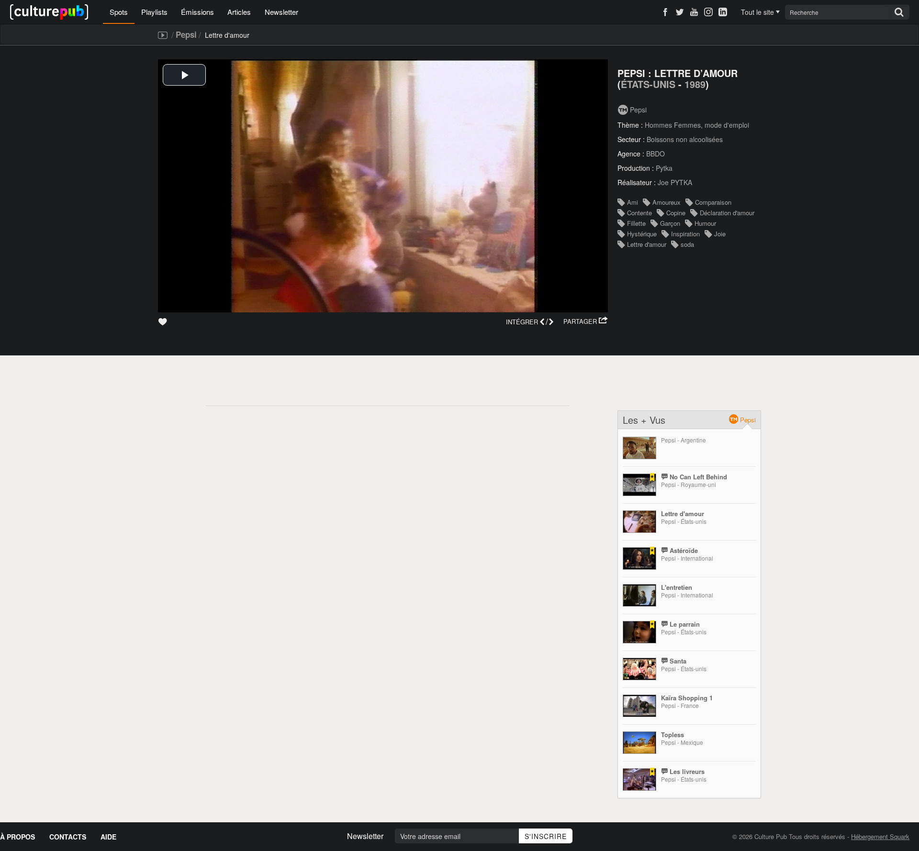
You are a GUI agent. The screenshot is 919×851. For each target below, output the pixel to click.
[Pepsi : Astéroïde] (639, 558)
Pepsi (186, 34)
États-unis (648, 84)
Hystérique (642, 233)
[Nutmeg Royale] (639, 448)
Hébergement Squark (880, 836)
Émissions (197, 12)
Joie (720, 233)
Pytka (664, 168)
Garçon (670, 223)
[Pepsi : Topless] (639, 742)
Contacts (67, 836)
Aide (108, 836)
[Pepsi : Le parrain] (639, 632)
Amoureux (666, 202)
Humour (705, 223)
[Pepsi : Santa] (639, 669)
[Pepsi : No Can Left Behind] (639, 485)
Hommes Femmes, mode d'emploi (697, 125)
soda (687, 244)
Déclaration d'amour (727, 212)
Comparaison (713, 202)
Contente (639, 212)
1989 (695, 84)
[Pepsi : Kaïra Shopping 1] (639, 706)
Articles (239, 12)
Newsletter (281, 12)
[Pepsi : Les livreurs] (639, 779)
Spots (119, 12)
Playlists (154, 12)
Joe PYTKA (675, 182)
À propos (17, 836)
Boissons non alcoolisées (685, 139)
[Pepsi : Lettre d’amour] (639, 521)
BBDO (655, 153)
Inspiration (685, 233)
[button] (585, 321)
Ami (632, 202)
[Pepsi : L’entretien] (639, 595)
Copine (675, 212)
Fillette (636, 223)
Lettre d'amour (646, 244)
